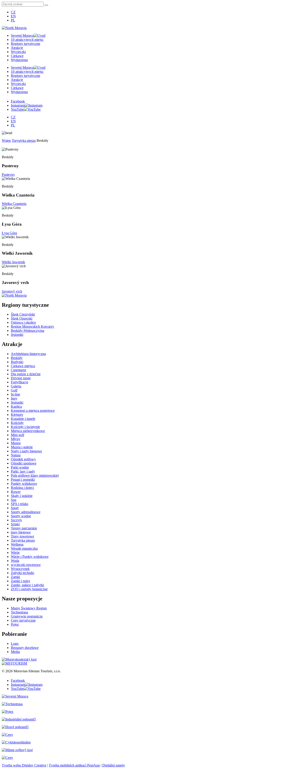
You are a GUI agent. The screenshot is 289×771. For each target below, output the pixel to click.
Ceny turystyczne (23, 620)
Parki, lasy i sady (23, 471)
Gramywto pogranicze (27, 616)
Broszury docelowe (25, 648)
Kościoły (17, 423)
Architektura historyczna (28, 354)
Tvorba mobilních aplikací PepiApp (74, 765)
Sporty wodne (21, 516)
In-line (15, 394)
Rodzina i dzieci (22, 488)
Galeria (16, 386)
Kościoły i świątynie (25, 427)
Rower (16, 492)
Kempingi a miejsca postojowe (33, 410)
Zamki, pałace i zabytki (27, 585)
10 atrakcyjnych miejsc (27, 39)
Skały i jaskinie (22, 496)
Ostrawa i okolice (23, 322)
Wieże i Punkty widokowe (30, 556)
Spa (13, 500)
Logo (15, 643)
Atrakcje (17, 48)
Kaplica (16, 406)
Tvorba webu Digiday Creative (24, 765)
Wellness (17, 544)
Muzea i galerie (22, 447)
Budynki (17, 362)
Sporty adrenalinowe (25, 512)
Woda (15, 561)
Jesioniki (17, 334)
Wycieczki (18, 52)
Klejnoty (17, 414)
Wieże (15, 552)
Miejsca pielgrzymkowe (28, 431)
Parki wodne (20, 467)
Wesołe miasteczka (24, 548)
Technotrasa (19, 612)
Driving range (21, 378)
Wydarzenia (19, 60)
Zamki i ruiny (20, 581)
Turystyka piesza (24, 140)
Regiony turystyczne (25, 44)
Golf (14, 390)
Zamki (15, 577)
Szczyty (16, 520)
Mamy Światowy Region (29, 608)
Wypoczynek (20, 569)
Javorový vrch (12, 291)
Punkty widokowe (24, 483)
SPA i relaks (19, 504)
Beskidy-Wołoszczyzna (27, 330)
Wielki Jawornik (13, 262)
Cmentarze (18, 370)
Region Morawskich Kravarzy (32, 326)
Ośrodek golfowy (23, 459)
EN (13, 16)
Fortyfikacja (19, 382)
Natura (16, 455)
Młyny (15, 439)
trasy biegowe (21, 532)
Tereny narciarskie (24, 528)
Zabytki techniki (22, 573)
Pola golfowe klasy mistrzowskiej (35, 475)
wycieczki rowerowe (26, 565)
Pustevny (8, 174)
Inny (14, 398)
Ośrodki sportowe (23, 463)
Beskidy (17, 358)
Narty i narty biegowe (26, 451)
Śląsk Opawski (21, 318)
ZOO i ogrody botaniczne (29, 589)
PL (13, 20)
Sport (15, 508)
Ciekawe (17, 56)
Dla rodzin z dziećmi (25, 374)
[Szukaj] (46, 5)
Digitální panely (113, 765)
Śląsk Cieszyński (23, 314)
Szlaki (15, 524)
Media (15, 652)
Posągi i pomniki (23, 479)
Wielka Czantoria (14, 204)
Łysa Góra (9, 233)
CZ (13, 12)
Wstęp (6, 140)
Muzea (16, 443)
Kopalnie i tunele (23, 419)
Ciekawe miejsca (23, 366)
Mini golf (17, 435)
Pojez (15, 624)
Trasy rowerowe (22, 536)
